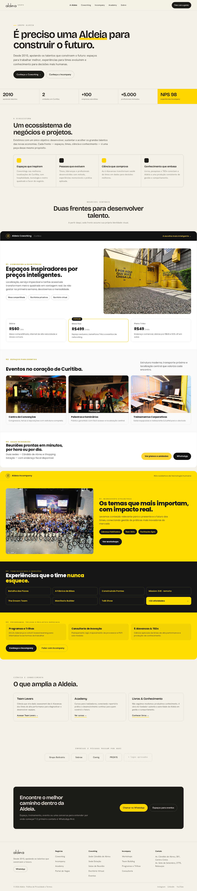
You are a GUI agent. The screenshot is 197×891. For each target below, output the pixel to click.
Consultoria (127, 871)
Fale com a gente (181, 5)
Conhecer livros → (140, 715)
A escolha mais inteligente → (177, 236)
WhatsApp (182, 456)
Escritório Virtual (96, 871)
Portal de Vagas (62, 871)
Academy (113, 5)
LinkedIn (171, 887)
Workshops (127, 856)
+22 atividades (169, 600)
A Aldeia (73, 5)
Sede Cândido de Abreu (99, 856)
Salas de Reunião (96, 866)
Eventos (92, 875)
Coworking (86, 5)
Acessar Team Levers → (27, 715)
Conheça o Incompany (60, 74)
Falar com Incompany (53, 648)
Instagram (161, 887)
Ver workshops (110, 541)
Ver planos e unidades (156, 456)
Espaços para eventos (163, 807)
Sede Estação (95, 861)
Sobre (123, 5)
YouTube (180, 887)
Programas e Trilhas (131, 866)
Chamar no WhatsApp (134, 807)
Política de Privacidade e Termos (39, 887)
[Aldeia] (18, 852)
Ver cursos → (81, 715)
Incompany (100, 5)
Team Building (128, 861)
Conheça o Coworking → (29, 74)
